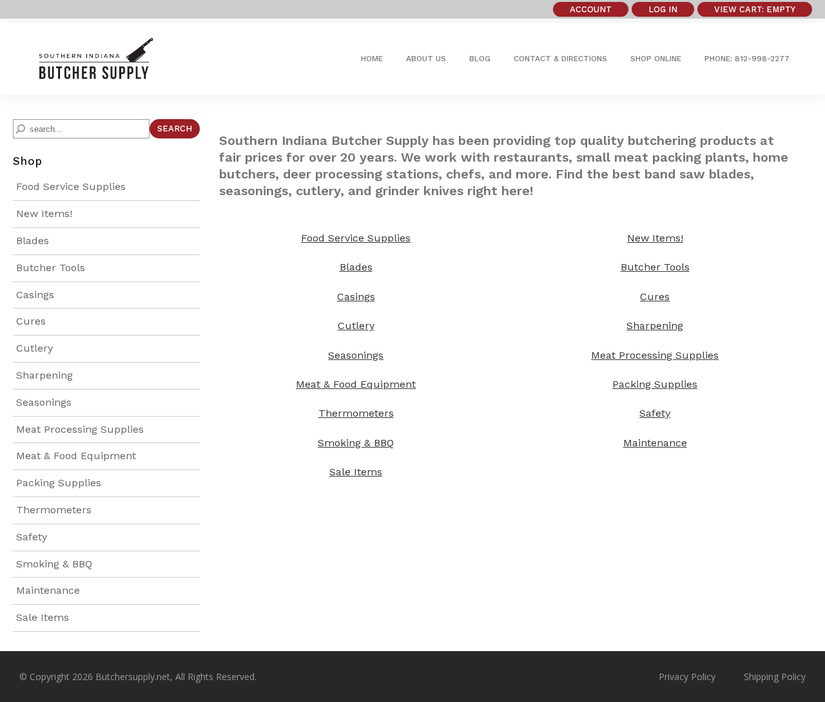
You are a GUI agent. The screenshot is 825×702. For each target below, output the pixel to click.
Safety (31, 537)
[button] (754, 9)
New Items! (44, 213)
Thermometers (54, 510)
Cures (31, 321)
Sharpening (44, 375)
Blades (32, 240)
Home (372, 58)
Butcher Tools (50, 267)
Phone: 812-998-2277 (747, 58)
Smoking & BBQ (54, 564)
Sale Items (42, 617)
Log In (662, 9)
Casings (35, 295)
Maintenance (48, 590)
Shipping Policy (775, 676)
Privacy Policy (687, 676)
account (591, 9)
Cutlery (34, 348)
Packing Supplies (58, 483)
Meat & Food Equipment (76, 456)
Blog (479, 58)
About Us (426, 58)
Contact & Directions (560, 58)
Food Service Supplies (71, 186)
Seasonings (44, 402)
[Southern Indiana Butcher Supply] (95, 74)
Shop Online (655, 58)
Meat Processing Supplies (80, 429)
